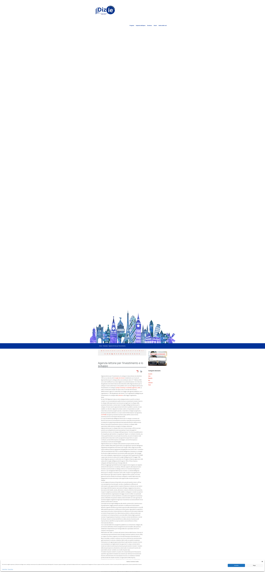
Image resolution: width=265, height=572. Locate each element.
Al (118, 353)
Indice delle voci (163, 25)
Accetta (236, 565)
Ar (128, 353)
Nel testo (162, 362)
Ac (105, 353)
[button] (262, 561)
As (130, 353)
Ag (112, 353)
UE (102, 414)
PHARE (104, 414)
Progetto (132, 25)
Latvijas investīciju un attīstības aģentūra (126, 387)
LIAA (139, 387)
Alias (149, 376)
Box (149, 380)
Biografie (150, 378)
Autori (155, 25)
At (132, 353)
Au (134, 353)
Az (139, 353)
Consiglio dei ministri (119, 378)
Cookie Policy (4, 569)
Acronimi (150, 373)
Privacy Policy (10, 569)
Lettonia (120, 395)
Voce (153, 362)
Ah (114, 353)
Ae (109, 353)
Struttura (149, 25)
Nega (254, 565)
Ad (107, 353)
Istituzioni (150, 382)
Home (100, 346)
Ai (116, 353)
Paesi (149, 384)
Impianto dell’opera (140, 25)
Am (121, 353)
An (123, 353)
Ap (125, 353)
